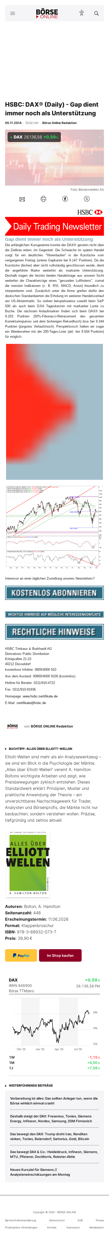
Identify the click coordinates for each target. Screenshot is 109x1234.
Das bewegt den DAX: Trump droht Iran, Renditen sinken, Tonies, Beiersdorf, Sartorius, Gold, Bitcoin (49, 1136)
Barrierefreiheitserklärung (20, 1220)
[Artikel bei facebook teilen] (65, 199)
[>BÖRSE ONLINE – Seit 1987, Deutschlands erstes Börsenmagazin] (47, 13)
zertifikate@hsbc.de (31, 703)
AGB (80, 1220)
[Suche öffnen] (96, 13)
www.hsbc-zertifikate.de (40, 696)
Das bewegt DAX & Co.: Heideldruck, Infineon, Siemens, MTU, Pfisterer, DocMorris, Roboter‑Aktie (54, 1154)
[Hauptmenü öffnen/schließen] (12, 13)
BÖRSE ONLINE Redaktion (52, 726)
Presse (100, 1220)
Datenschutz (57, 1220)
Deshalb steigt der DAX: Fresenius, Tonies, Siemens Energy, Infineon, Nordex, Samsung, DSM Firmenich (51, 1118)
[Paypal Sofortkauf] (21, 955)
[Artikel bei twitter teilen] (87, 199)
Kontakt (52, 1227)
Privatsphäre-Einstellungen (21, 1227)
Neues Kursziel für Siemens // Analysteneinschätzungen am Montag (40, 1172)
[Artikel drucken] (43, 199)
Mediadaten (96, 1227)
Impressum (73, 1227)
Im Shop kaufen (60, 955)
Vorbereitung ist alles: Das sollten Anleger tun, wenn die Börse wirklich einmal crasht (54, 1100)
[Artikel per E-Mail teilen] (22, 198)
